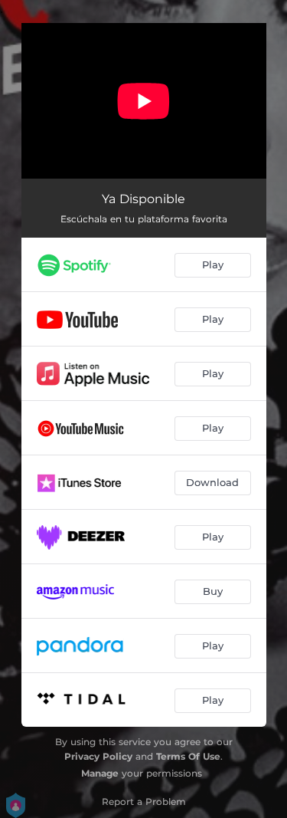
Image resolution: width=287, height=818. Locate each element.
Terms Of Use (188, 756)
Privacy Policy (98, 756)
